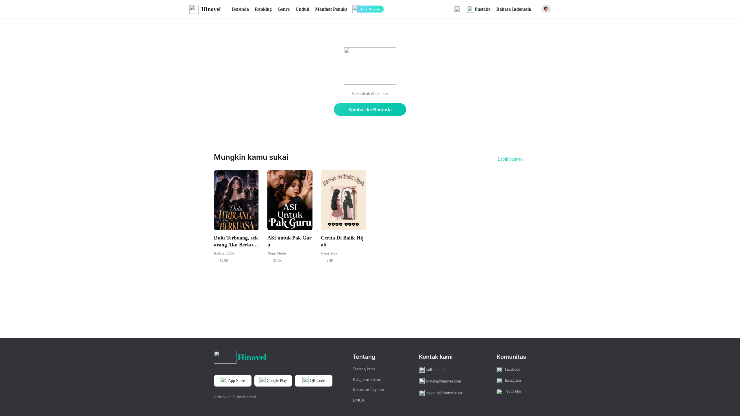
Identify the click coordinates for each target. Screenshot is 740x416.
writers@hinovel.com (443, 381)
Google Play (277, 380)
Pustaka (483, 9)
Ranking (263, 9)
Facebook (512, 369)
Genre (284, 9)
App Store (236, 380)
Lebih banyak (510, 159)
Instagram (513, 380)
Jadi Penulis (370, 9)
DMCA (359, 400)
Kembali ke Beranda (370, 109)
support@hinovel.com (444, 393)
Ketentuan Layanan (368, 390)
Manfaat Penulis (331, 9)
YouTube (513, 391)
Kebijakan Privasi (367, 379)
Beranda (240, 9)
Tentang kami (364, 369)
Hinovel (211, 9)
